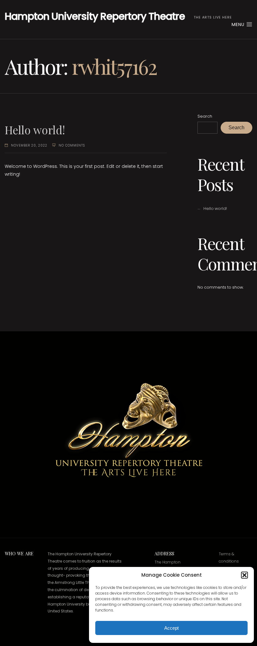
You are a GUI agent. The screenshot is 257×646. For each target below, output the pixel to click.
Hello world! (35, 129)
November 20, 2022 (29, 145)
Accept (171, 628)
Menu (239, 24)
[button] (244, 575)
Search (204, 116)
